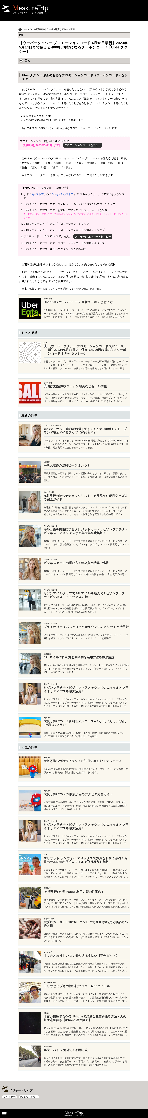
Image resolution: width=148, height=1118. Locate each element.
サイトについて (10, 1097)
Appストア (37, 194)
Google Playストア (63, 194)
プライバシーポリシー (28, 1097)
